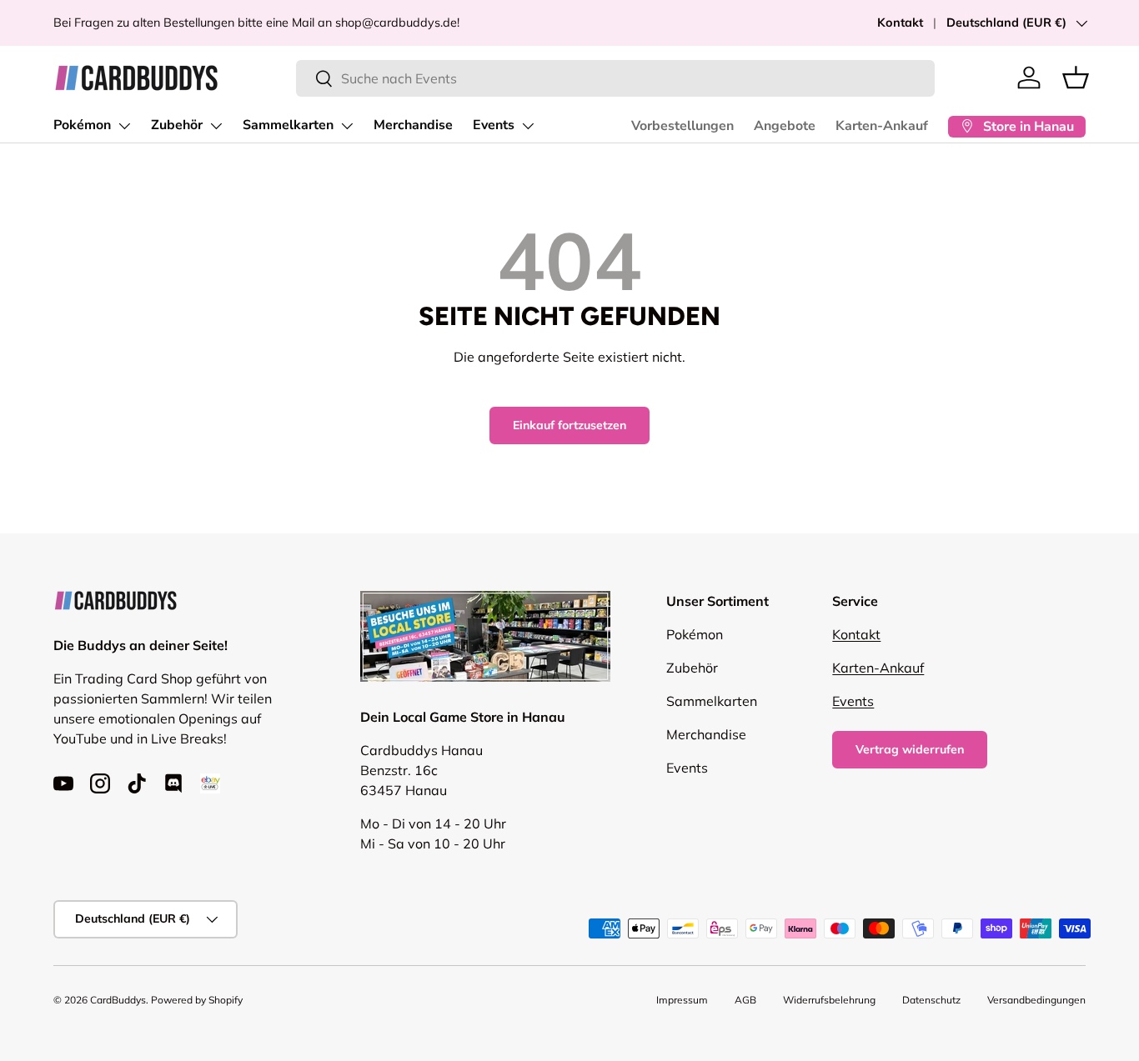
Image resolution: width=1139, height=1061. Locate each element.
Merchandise (413, 125)
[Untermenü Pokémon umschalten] (124, 126)
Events (493, 125)
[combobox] (616, 78)
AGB (745, 999)
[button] (1075, 77)
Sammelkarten (288, 125)
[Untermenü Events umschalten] (528, 126)
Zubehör (177, 125)
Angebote (784, 126)
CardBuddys (118, 999)
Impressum (682, 999)
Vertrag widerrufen (910, 749)
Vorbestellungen (682, 126)
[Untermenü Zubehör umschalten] (216, 126)
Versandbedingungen (1036, 999)
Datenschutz (931, 999)
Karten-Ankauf (881, 126)
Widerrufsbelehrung (829, 999)
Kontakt (900, 22)
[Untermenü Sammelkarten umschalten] (347, 126)
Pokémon (82, 125)
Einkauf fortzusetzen (569, 425)
